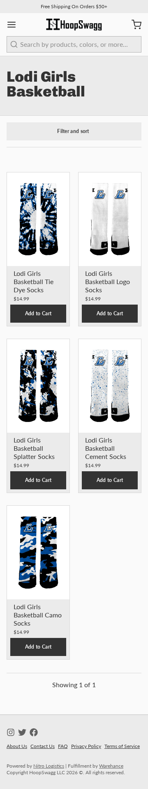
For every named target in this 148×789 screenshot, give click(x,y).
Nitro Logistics (48, 766)
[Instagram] (11, 732)
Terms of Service (122, 746)
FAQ (63, 746)
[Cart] (133, 24)
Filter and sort (73, 131)
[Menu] (15, 24)
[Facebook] (34, 732)
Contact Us (42, 746)
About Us (17, 746)
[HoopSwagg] (74, 24)
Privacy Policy (86, 746)
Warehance (111, 766)
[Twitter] (22, 732)
